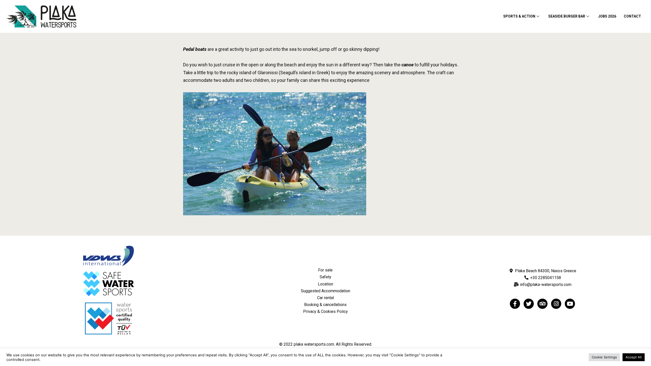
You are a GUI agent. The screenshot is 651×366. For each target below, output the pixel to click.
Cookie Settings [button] (604, 357)
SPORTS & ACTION (519, 16)
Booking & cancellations (325, 304)
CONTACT (632, 16)
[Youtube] (569, 303)
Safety (325, 276)
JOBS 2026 (607, 16)
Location (325, 284)
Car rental (325, 297)
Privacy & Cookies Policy (325, 311)
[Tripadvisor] (542, 303)
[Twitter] (528, 303)
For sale (325, 270)
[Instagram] (556, 303)
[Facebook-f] (515, 303)
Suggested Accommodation (325, 290)
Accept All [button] (634, 357)
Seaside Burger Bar (566, 16)
